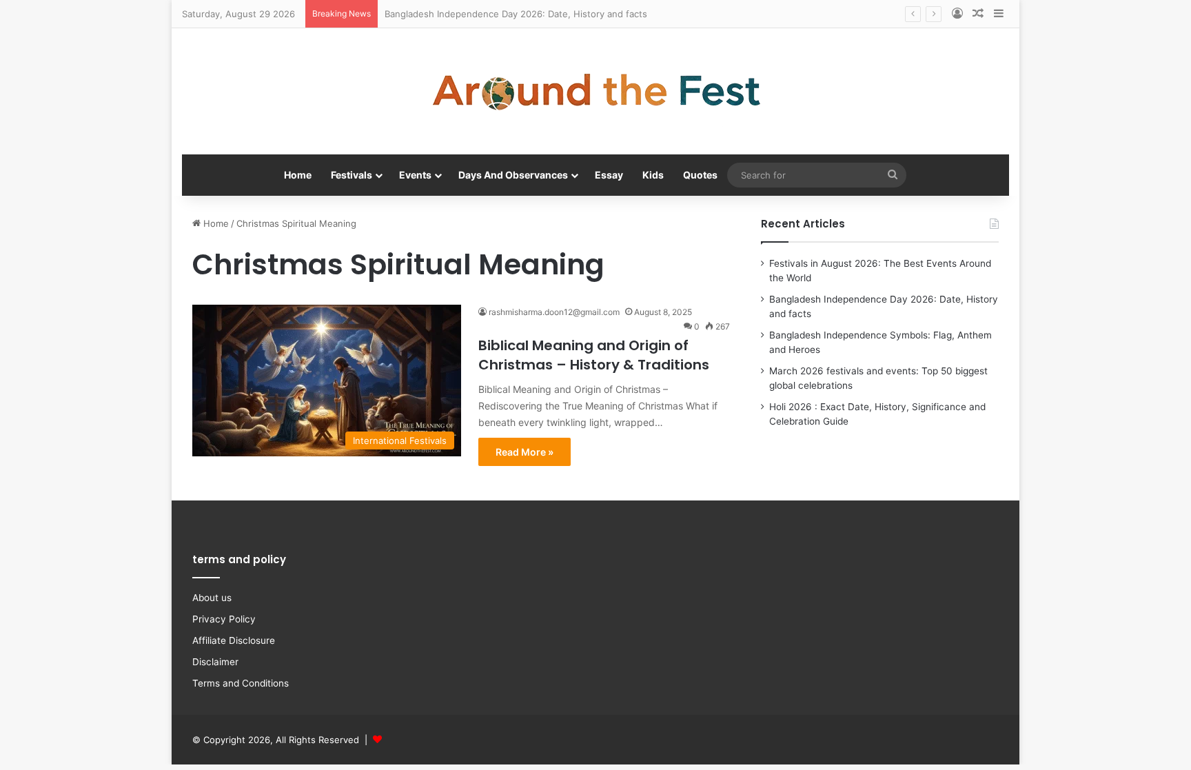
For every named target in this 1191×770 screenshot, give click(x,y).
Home (298, 175)
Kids (653, 175)
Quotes (700, 175)
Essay (609, 175)
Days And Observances (513, 175)
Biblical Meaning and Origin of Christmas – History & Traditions (593, 355)
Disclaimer (215, 661)
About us (212, 597)
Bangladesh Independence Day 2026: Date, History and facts (516, 13)
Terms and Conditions (240, 683)
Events (415, 175)
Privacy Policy (224, 619)
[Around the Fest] (595, 91)
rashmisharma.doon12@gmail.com (554, 312)
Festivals (351, 175)
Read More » (524, 452)
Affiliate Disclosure (233, 640)
